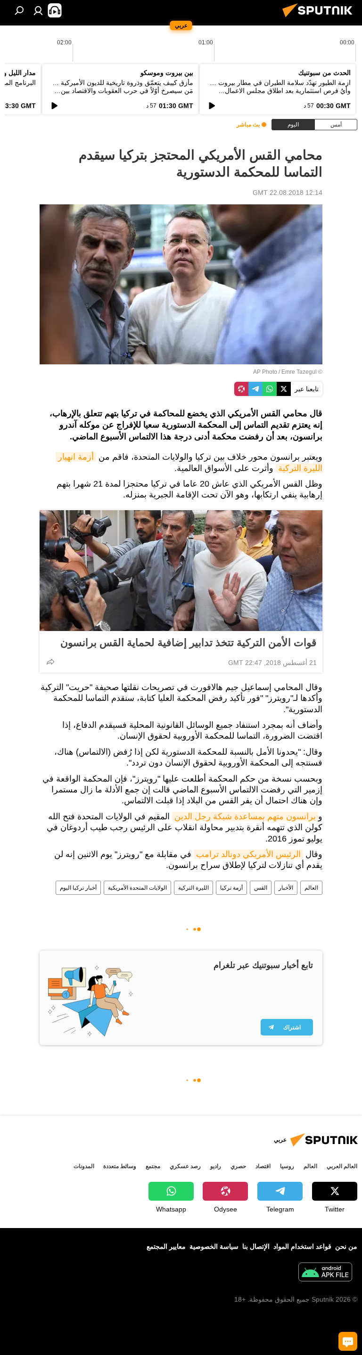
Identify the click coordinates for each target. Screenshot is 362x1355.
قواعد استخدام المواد (302, 1246)
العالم (311, 887)
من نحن (346, 1246)
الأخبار (286, 887)
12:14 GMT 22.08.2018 (287, 192)
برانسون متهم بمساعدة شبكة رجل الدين (245, 816)
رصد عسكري (185, 1166)
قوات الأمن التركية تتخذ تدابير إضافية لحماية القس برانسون (188, 642)
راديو (215, 1166)
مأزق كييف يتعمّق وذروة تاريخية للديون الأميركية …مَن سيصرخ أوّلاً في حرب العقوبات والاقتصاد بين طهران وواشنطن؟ (122, 90)
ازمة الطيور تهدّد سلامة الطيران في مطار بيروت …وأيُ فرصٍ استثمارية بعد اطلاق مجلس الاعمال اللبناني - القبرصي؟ (280, 90)
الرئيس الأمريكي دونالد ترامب (248, 854)
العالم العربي (342, 1166)
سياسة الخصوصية (214, 1246)
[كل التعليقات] (347, 1341)
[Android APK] (325, 1273)
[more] (50, 661)
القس (260, 887)
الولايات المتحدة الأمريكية (137, 887)
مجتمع (153, 1166)
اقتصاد (263, 1166)
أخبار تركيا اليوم (78, 887)
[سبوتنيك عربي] (320, 18)
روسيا (287, 1166)
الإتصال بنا (256, 1246)
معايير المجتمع (166, 1246)
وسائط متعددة (119, 1166)
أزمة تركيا (231, 887)
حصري (238, 1166)
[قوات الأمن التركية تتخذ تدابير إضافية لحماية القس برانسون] (181, 570)
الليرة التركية (193, 887)
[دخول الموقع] (38, 10)
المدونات (84, 1166)
